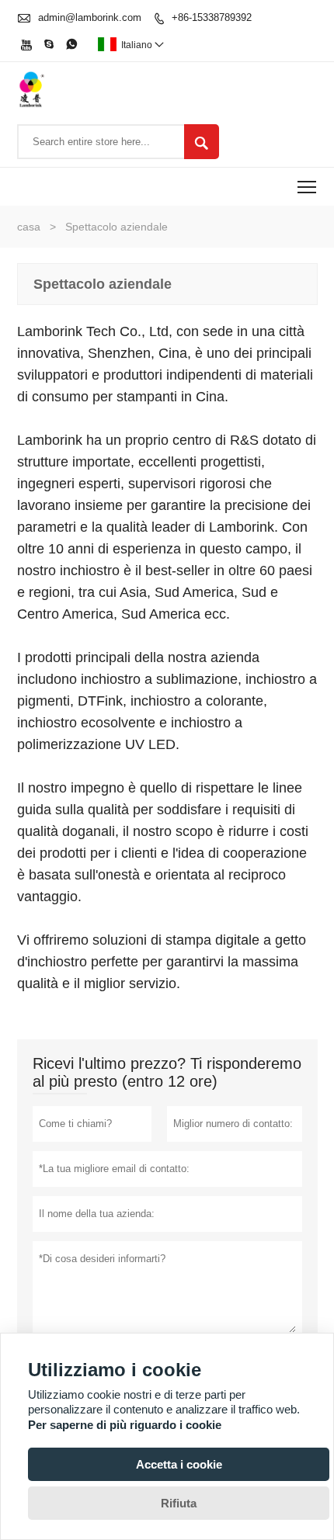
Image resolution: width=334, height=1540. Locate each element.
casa (28, 226)
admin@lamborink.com (89, 17)
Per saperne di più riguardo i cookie (124, 1424)
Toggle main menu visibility (307, 186)
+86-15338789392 (212, 17)
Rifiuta (179, 1503)
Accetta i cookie (179, 1464)
